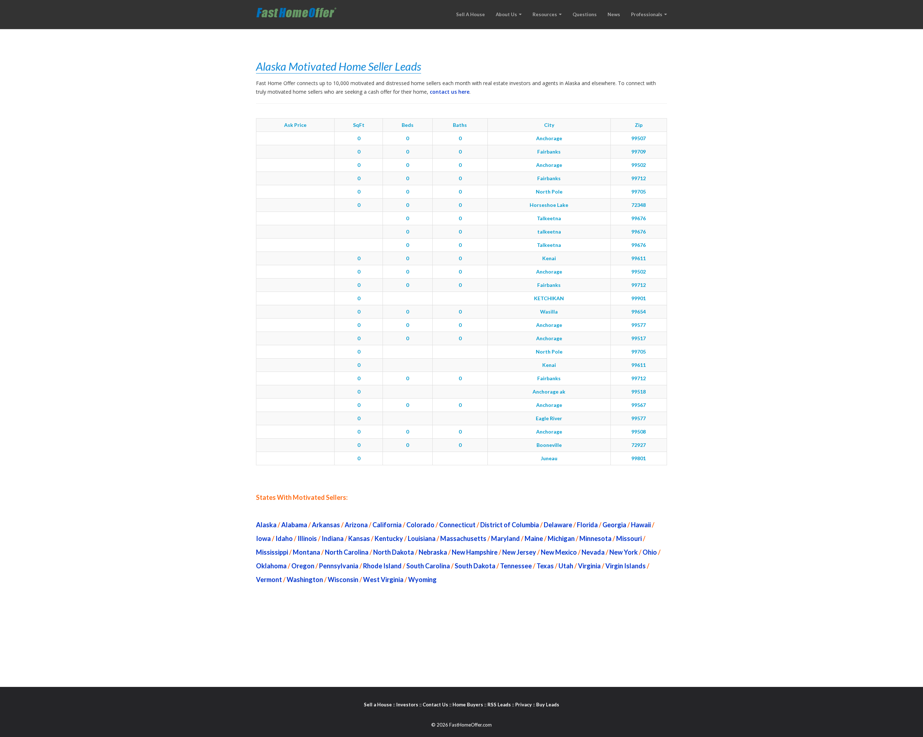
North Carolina (346, 552)
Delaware (558, 525)
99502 (638, 165)
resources (545, 14)
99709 (638, 151)
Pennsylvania (338, 566)
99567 (638, 405)
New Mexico (559, 552)
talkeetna (549, 231)
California (387, 525)
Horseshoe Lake (549, 205)
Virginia (589, 566)
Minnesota (595, 538)
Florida (587, 525)
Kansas (359, 538)
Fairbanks (549, 151)
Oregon (302, 566)
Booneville (549, 445)
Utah (565, 566)
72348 (638, 205)
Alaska (266, 525)
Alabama (294, 525)
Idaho (284, 538)
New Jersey (519, 552)
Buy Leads (547, 704)
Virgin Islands (625, 566)
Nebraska (433, 552)
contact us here (449, 91)
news (614, 14)
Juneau (549, 458)
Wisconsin (343, 579)
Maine (534, 538)
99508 (638, 432)
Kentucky (389, 538)
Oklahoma (271, 566)
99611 (638, 258)
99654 (638, 311)
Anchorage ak (549, 392)
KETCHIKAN (549, 298)
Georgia (614, 525)
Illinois (307, 538)
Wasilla (549, 311)
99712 (638, 178)
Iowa (263, 538)
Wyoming (422, 579)
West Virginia (383, 579)
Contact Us (435, 704)
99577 (638, 325)
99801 (638, 458)
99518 (638, 392)
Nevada (593, 552)
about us (507, 14)
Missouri (629, 538)
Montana (306, 552)
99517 (638, 338)
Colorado (420, 525)
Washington (305, 579)
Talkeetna (549, 218)
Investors (407, 704)
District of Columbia (509, 525)
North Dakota (393, 552)
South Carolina (428, 566)
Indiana (333, 538)
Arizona (356, 525)
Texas (545, 566)
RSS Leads (499, 704)
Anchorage (549, 138)
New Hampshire (475, 552)
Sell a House (378, 704)
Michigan (561, 538)
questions (585, 14)
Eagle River (549, 418)
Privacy (523, 704)
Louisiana (422, 538)
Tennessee (516, 566)
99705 (638, 191)
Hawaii (641, 525)
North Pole (549, 191)
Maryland (505, 538)
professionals (647, 14)
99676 (638, 218)
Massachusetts (463, 538)
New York (623, 552)
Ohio (649, 552)
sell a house (470, 14)
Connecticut (457, 525)
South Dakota (475, 566)
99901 (638, 298)
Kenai (549, 258)
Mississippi (272, 552)
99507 (638, 138)
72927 (638, 445)
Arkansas (326, 525)
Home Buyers (467, 704)
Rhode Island (382, 566)
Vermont (269, 579)
